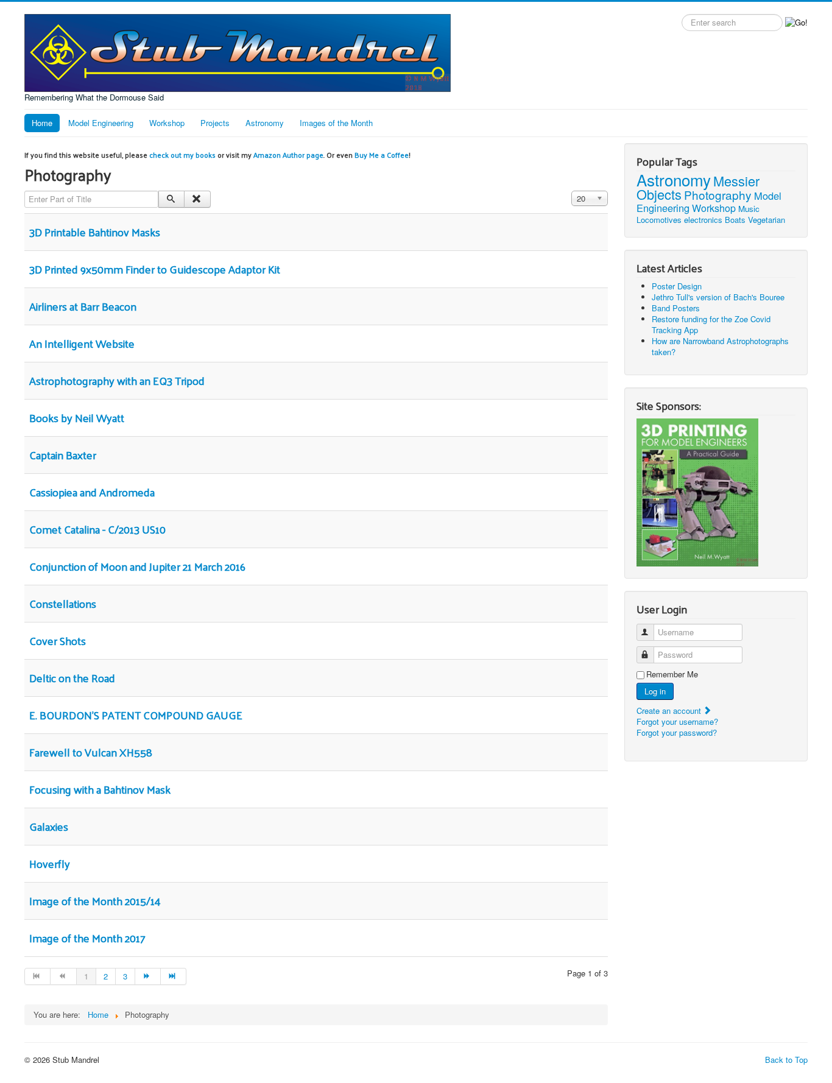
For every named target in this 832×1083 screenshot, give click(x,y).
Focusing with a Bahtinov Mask (100, 789)
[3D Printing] (697, 491)
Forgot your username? (677, 721)
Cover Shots (57, 640)
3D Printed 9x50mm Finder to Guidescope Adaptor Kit (154, 269)
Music (749, 208)
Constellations (62, 603)
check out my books (182, 154)
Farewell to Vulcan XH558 (90, 752)
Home (42, 123)
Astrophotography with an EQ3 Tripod (117, 380)
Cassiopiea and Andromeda (92, 492)
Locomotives (659, 219)
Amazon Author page (288, 154)
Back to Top (786, 1059)
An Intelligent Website (82, 343)
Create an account (669, 710)
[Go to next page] (148, 976)
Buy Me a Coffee (381, 154)
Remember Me (672, 674)
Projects (215, 123)
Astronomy (264, 123)
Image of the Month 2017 (87, 938)
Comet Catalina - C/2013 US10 (97, 529)
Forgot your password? (676, 732)
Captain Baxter (62, 455)
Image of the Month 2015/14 (95, 901)
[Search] (171, 199)
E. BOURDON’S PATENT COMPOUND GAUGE (135, 715)
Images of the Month (336, 123)
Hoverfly (49, 863)
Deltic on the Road (72, 678)
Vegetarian (766, 219)
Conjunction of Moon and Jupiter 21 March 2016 (137, 566)
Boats (735, 219)
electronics (703, 219)
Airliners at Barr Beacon (82, 306)
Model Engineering (100, 123)
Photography (718, 194)
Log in (655, 691)
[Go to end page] (173, 976)
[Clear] (197, 199)
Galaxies (48, 826)
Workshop (167, 123)
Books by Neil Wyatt (76, 417)
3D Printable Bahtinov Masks (94, 232)
